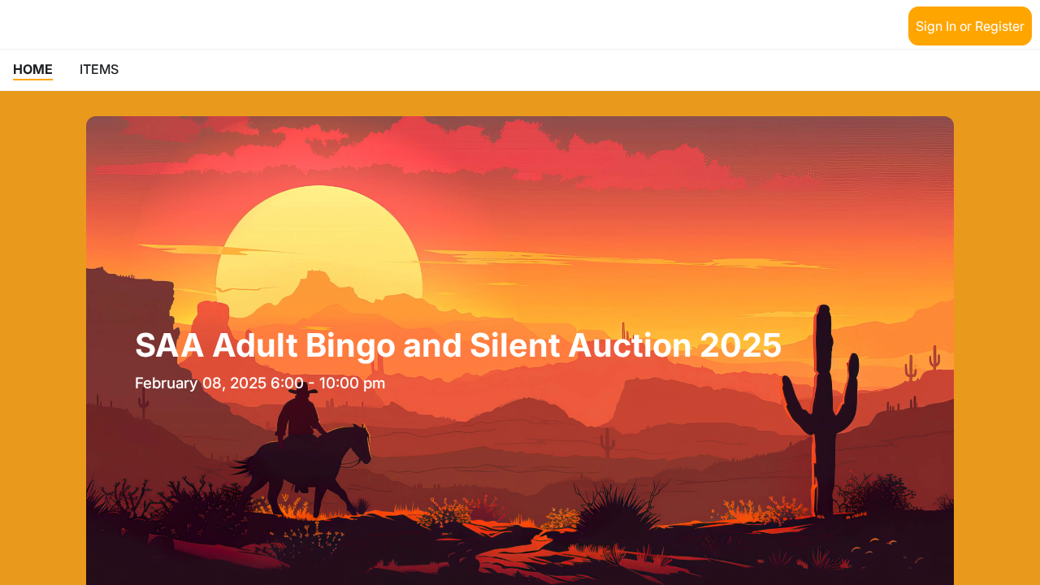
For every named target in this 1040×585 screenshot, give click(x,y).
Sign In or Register (970, 26)
